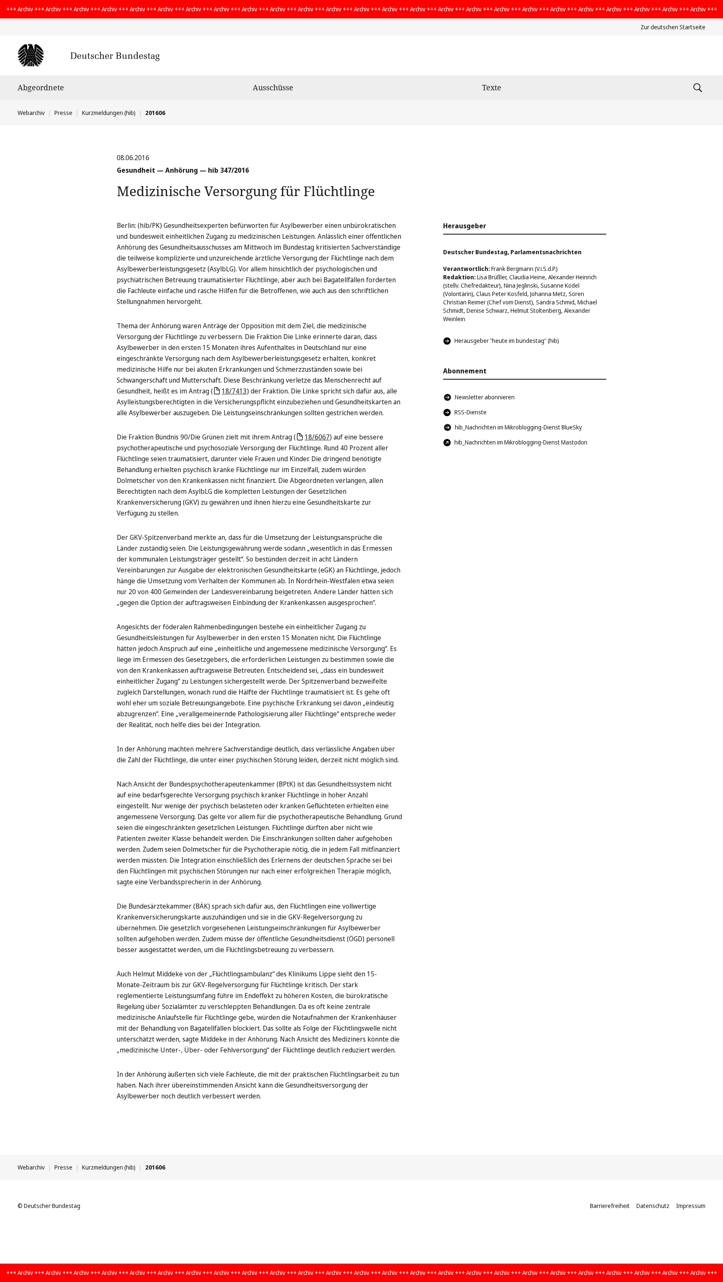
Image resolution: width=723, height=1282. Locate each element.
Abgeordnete (41, 87)
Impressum (690, 1206)
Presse (63, 113)
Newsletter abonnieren (485, 397)
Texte (491, 87)
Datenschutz (652, 1206)
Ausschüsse (273, 87)
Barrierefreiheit (610, 1206)
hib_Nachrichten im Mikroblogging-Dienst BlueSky (518, 427)
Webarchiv (31, 113)
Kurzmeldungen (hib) (109, 113)
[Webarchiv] (88, 55)
